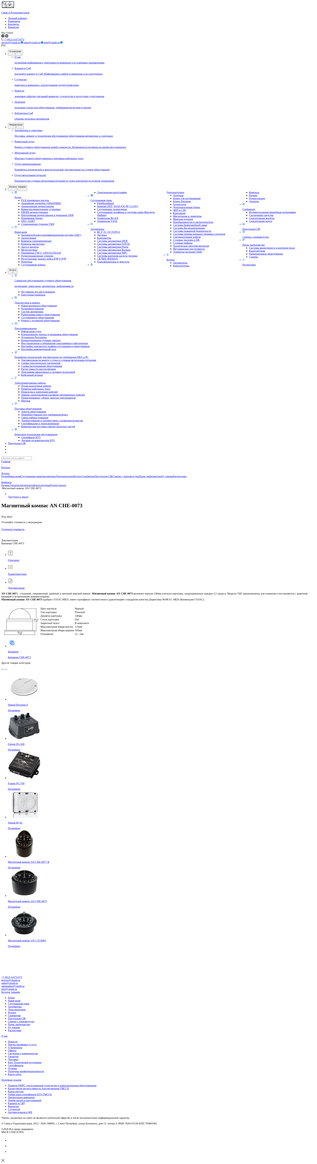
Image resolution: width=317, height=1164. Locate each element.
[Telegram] (10, 1151)
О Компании (15, 1047)
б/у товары (167, 476)
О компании (15, 51)
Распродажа (249, 264)
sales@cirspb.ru (32, 42)
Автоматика (97, 229)
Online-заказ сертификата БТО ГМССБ (30, 1094)
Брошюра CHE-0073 (19, 657)
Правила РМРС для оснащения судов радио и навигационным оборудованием (52, 1085)
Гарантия (13, 1056)
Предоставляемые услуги (22, 1044)
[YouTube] (10, 1146)
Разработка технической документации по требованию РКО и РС (52, 357)
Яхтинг (170, 259)
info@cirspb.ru (52, 42)
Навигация (21, 232)
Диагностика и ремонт (27, 302)
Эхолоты (14, 485)
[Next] (6, 669)
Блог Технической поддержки (25, 1062)
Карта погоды (16, 1091)
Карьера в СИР (16, 1103)
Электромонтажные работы (30, 383)
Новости (13, 1041)
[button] (158, 992)
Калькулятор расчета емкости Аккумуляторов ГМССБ (38, 1088)
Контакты (13, 24)
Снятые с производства (255, 237)
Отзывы (12, 1068)
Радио (18, 197)
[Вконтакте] (10, 1140)
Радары (5, 485)
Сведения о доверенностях (23, 1053)
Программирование (26, 328)
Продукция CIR (251, 229)
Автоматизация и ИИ (20, 1112)
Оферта (12, 1050)
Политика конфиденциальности (26, 1071)
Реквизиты (14, 21)
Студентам (14, 1109)
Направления (15, 124)
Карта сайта (14, 1074)
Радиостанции (58, 485)
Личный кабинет (17, 18)
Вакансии (13, 27)
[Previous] (2, 669)
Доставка (13, 1059)
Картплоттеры (42, 485)
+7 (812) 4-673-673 (13, 39)
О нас (4, 1036)
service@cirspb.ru (11, 42)
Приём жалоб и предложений (24, 1100)
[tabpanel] (158, 598)
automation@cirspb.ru (12, 986)
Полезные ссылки (11, 1079)
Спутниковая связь (101, 200)
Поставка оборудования (28, 408)
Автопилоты (26, 485)
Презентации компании (21, 1097)
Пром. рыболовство (253, 244)
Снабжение (248, 209)
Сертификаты (15, 1065)
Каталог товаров (17, 187)
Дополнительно (175, 192)
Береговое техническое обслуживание (36, 434)
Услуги (12, 270)
